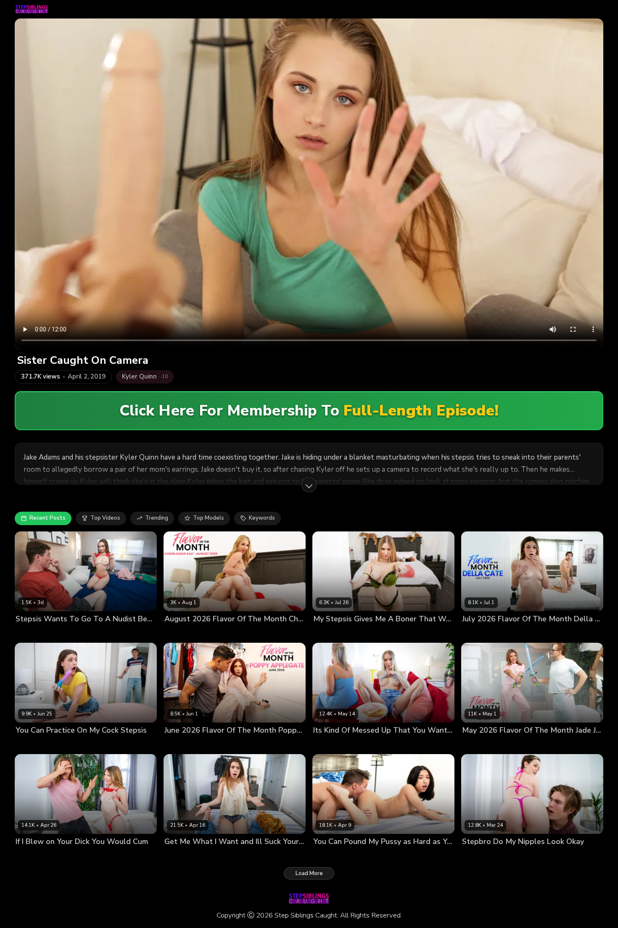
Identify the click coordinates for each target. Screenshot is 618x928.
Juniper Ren (31, 744)
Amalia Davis (330, 633)
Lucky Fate (226, 633)
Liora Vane (327, 856)
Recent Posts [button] (47, 518)
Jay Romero (360, 856)
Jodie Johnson (66, 633)
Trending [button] (156, 518)
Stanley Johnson (517, 744)
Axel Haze (65, 856)
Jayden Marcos (370, 633)
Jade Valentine (481, 856)
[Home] (32, 9)
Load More (309, 873)
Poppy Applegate (187, 744)
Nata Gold (327, 744)
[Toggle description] (309, 484)
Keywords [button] (262, 518)
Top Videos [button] (105, 518)
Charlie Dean (360, 744)
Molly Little (179, 856)
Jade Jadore (477, 744)
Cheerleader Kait (186, 633)
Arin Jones (227, 744)
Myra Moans (32, 856)
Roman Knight (215, 856)
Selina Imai (30, 633)
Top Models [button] (208, 518)
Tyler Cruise (520, 856)
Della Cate (476, 633)
